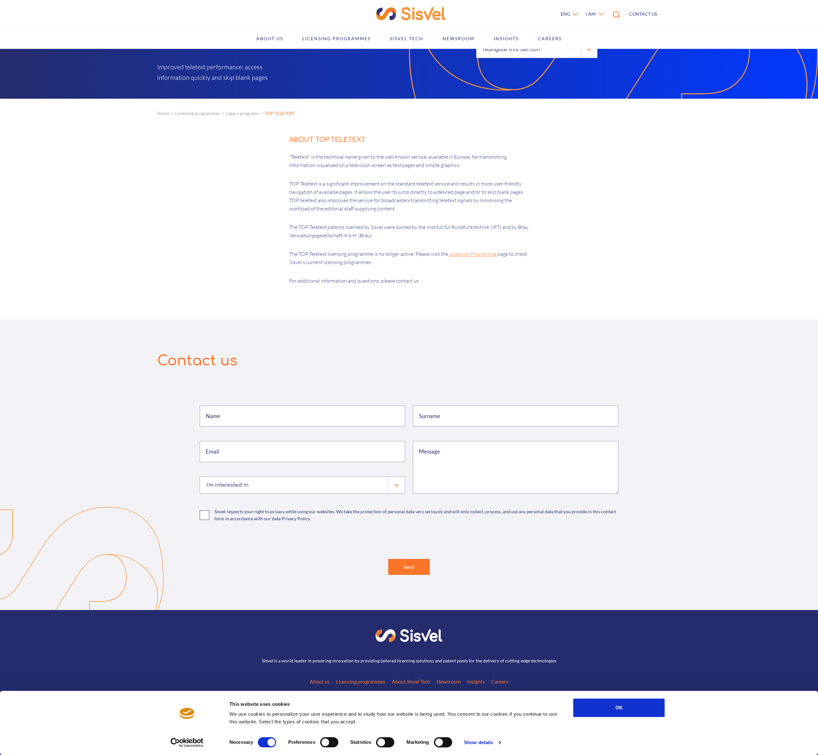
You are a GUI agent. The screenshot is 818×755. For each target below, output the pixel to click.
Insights (506, 38)
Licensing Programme (473, 254)
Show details (478, 742)
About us (269, 38)
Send (409, 567)
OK (619, 707)
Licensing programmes (336, 38)
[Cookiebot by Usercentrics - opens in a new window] (187, 742)
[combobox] (483, 49)
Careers (550, 38)
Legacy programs (242, 113)
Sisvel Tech (406, 38)
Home (163, 113)
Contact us (643, 14)
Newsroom (459, 38)
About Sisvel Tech (411, 681)
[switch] (329, 742)
